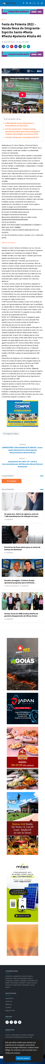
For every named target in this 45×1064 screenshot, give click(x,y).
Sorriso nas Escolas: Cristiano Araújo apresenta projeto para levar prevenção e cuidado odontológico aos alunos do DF (22, 131)
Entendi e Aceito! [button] (23, 1058)
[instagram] (27, 3)
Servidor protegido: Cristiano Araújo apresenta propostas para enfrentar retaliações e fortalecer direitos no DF (19, 582)
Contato (8, 1007)
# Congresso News (10, 433)
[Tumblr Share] (20, 46)
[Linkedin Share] (16, 46)
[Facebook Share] (3, 46)
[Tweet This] (7, 46)
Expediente (9, 998)
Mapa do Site (10, 1010)
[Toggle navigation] (41, 3)
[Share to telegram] (28, 46)
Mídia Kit (8, 1004)
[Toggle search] (38, 3)
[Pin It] (11, 46)
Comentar (12, 481)
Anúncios (8, 1001)
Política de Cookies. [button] (12, 1053)
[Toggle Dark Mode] (34, 3)
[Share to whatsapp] (24, 46)
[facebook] (23, 3)
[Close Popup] (2, 1057)
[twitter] (19, 1022)
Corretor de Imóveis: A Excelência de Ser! (22, 137)
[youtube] (30, 3)
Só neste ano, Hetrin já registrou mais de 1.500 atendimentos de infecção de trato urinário (21, 516)
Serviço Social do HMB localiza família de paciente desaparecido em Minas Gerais (21, 614)
